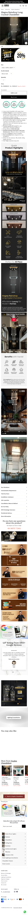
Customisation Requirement (8, 490)
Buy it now (14, 97)
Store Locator (4, 881)
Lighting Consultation (13, 717)
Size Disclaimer (5, 487)
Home (2, 9)
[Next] (24, 817)
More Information (6, 516)
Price (2, 83)
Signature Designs (5, 879)
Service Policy (5, 506)
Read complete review (14, 659)
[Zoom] (26, 43)
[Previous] (22, 817)
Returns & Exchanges (6, 873)
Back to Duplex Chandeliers (15, 796)
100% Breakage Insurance (8, 510)
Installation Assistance (7, 497)
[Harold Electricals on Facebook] (17, 891)
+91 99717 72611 (14, 528)
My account (3, 884)
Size (2, 64)
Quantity (3, 77)
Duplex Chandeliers (15, 9)
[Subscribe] (24, 826)
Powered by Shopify (17, 907)
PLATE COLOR (5, 71)
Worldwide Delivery (6, 513)
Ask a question (5, 500)
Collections (7, 9)
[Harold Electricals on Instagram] (14, 891)
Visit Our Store (5, 493)
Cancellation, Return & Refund (9, 503)
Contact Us (3, 882)
